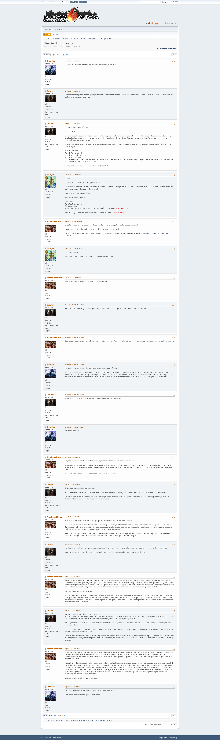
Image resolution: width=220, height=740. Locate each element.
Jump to (146, 724)
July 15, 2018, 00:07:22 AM (72, 457)
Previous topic (161, 49)
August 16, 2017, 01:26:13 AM (73, 248)
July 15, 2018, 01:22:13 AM (72, 517)
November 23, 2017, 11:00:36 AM (74, 305)
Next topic (172, 49)
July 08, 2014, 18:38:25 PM (72, 123)
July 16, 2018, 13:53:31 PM (72, 544)
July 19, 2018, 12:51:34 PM (72, 648)
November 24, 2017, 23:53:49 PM (74, 427)
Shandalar (51, 61)
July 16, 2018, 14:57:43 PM (72, 576)
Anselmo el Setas (54, 221)
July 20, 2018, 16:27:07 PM (72, 687)
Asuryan (50, 174)
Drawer (50, 91)
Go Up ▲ (176, 738)
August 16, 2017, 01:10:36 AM (73, 174)
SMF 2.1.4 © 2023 (46, 737)
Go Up (45, 715)
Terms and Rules (167, 738)
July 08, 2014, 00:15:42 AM (72, 61)
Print (174, 55)
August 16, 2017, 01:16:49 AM (73, 221)
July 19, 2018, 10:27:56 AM (72, 610)
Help (159, 738)
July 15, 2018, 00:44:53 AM (72, 484)
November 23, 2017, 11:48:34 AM (74, 364)
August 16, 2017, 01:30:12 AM (73, 277)
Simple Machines (56, 737)
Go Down (46, 55)
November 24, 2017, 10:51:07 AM (74, 395)
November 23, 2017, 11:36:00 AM (74, 337)
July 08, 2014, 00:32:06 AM (72, 91)
